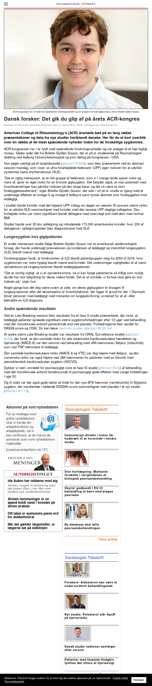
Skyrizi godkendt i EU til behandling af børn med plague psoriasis (89, 491)
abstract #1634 (73, 163)
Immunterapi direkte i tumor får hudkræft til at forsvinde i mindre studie (91, 438)
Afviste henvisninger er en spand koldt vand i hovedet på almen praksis (31, 502)
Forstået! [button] (139, 680)
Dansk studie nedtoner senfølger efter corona (90, 648)
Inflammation (108, 125)
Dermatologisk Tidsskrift (86, 409)
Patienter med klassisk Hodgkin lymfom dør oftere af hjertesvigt (89, 661)
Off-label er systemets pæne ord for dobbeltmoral (33, 515)
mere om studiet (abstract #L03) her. (86, 327)
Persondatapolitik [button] (14, 681)
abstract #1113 (16, 390)
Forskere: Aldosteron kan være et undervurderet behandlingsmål (91, 584)
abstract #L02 (110, 367)
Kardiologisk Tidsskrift (84, 557)
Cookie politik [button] (120, 677)
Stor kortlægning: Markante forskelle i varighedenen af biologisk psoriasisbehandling (88, 475)
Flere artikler (108, 539)
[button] (6, 4)
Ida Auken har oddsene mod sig (32, 480)
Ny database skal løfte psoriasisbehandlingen (82, 526)
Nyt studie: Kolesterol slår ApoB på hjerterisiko (90, 616)
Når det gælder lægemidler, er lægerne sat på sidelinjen (31, 526)
